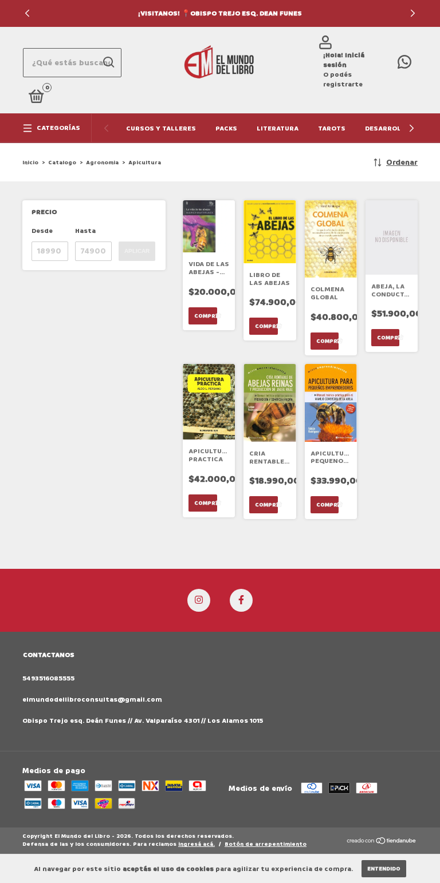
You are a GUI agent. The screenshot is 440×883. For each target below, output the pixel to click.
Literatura (277, 128)
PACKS (226, 128)
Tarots (331, 128)
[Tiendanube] (382, 841)
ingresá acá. (196, 844)
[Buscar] (108, 62)
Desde (42, 231)
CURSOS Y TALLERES (161, 128)
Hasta (85, 231)
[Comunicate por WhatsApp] (404, 65)
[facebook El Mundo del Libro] (241, 600)
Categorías (58, 128)
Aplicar (137, 251)
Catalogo (62, 163)
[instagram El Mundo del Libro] (198, 600)
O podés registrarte (343, 79)
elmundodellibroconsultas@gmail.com (92, 699)
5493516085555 (48, 678)
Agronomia (102, 163)
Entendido (383, 869)
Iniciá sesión (343, 60)
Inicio (30, 163)
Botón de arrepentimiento (266, 844)
